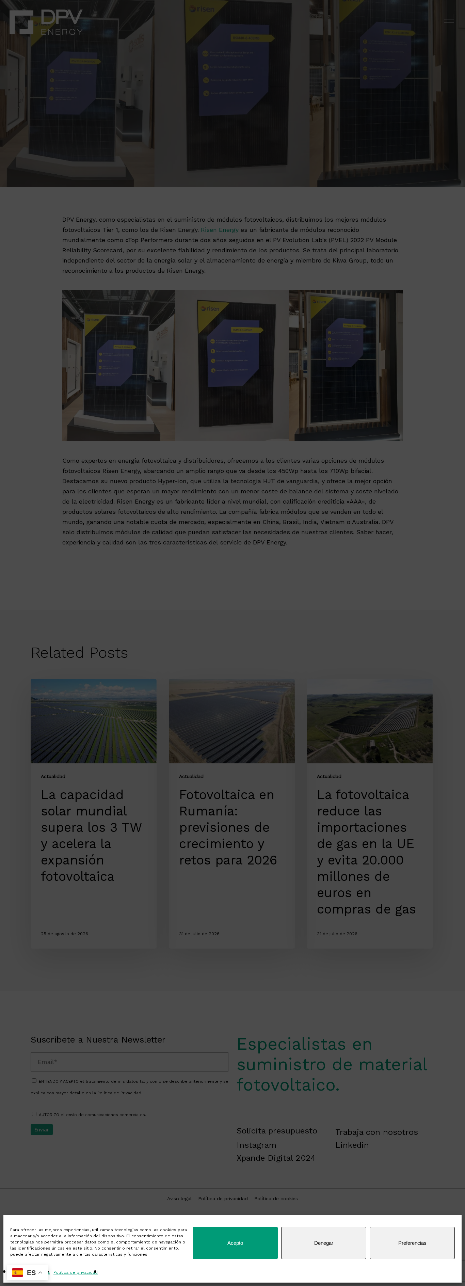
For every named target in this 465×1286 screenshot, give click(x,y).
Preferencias (412, 1243)
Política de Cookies (30, 1272)
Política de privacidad (75, 1272)
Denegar (323, 1243)
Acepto (235, 1243)
